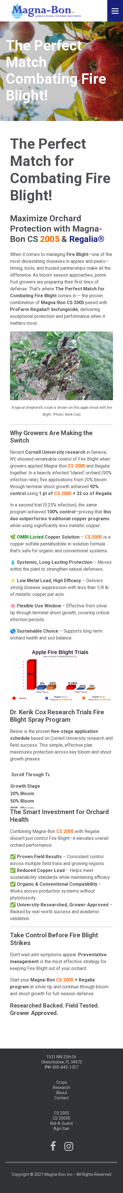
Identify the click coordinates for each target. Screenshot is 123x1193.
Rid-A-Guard (61, 1123)
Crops (61, 1082)
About (61, 1092)
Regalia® (86, 239)
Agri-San (61, 1128)
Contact (61, 1098)
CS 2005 (61, 1113)
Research (61, 1087)
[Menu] (115, 10)
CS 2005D (61, 1118)
